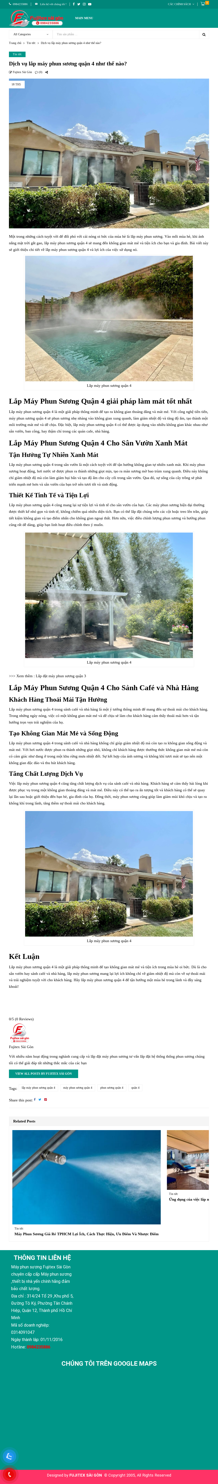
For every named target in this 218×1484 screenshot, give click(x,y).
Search (204, 34)
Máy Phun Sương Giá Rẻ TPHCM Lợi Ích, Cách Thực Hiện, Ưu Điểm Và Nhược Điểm (86, 1234)
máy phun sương (86, 973)
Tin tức (31, 43)
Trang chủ (15, 43)
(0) (40, 72)
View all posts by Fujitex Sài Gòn (43, 1073)
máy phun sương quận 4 (77, 1087)
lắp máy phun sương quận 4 (38, 1087)
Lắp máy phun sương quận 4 (31, 412)
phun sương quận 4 (111, 1087)
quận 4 (135, 1087)
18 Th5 (16, 84)
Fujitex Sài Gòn (22, 72)
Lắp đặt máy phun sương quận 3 (61, 676)
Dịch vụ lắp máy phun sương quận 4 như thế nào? (68, 64)
